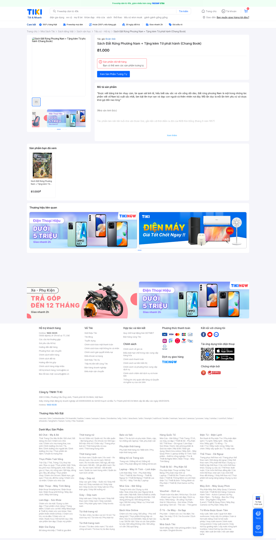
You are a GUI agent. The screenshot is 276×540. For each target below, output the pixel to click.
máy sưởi (204, 514)
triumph (148, 418)
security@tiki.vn (61, 374)
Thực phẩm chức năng (54, 506)
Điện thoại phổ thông (53, 492)
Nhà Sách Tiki (167, 524)
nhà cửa (100, 17)
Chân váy (98, 443)
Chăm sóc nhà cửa (56, 480)
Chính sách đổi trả (47, 358)
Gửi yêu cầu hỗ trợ (47, 343)
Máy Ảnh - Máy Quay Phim (215, 486)
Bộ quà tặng (132, 526)
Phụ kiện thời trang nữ (129, 450)
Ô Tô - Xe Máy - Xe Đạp (173, 510)
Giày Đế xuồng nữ (97, 489)
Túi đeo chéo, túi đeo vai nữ (92, 515)
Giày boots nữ (89, 487)
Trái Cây (43, 462)
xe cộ (69, 17)
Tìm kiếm (183, 11)
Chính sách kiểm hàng (49, 355)
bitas (230, 418)
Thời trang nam (87, 454)
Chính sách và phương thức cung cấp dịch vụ (140, 368)
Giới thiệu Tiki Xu (92, 360)
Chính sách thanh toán (133, 359)
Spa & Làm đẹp (179, 497)
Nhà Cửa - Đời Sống (130, 486)
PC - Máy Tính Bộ (132, 480)
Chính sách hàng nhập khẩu (51, 366)
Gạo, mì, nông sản (54, 470)
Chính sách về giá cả (132, 349)
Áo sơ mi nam (97, 460)
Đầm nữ (89, 438)
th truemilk (71, 418)
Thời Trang (184, 438)
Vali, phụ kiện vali (148, 441)
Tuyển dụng (90, 340)
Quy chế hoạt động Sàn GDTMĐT (138, 333)
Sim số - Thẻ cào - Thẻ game (183, 505)
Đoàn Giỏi (110, 39)
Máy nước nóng (217, 446)
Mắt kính (145, 450)
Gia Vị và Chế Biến (133, 519)
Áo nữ (81, 438)
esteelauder (59, 418)
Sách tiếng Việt (166, 528)
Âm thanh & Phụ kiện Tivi (211, 438)
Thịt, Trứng (53, 462)
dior (50, 418)
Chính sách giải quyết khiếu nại (98, 352)
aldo (141, 418)
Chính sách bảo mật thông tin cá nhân (101, 348)
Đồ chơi (67, 438)
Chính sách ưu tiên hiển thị (135, 363)
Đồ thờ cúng (130, 502)
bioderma (111, 418)
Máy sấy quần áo (214, 448)
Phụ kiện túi (108, 517)
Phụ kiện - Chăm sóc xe (171, 514)
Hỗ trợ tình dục (62, 519)
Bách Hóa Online (128, 510)
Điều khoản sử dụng (93, 356)
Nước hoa (49, 519)
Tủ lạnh (208, 441)
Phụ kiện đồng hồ (133, 464)
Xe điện (186, 514)
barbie (81, 418)
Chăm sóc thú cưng (128, 514)
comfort (222, 418)
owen (88, 418)
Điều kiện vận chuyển (94, 371)
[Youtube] (209, 334)
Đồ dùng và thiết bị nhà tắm (138, 497)
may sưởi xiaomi (214, 521)
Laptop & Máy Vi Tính (181, 453)
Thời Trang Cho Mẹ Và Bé (50, 438)
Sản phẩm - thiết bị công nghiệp (178, 454)
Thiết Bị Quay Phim (216, 502)
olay (207, 418)
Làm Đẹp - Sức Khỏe (50, 500)
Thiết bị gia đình (63, 530)
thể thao (118, 17)
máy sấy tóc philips (220, 516)
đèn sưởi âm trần (213, 531)
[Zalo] (216, 334)
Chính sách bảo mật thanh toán (98, 344)
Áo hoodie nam (92, 462)
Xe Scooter (184, 516)
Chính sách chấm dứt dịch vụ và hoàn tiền (140, 374)
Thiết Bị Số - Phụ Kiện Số (173, 466)
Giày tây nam (99, 498)
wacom (182, 418)
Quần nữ (98, 438)
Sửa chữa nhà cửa (133, 492)
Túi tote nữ (96, 517)
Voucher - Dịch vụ (170, 491)
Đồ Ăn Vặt (129, 521)
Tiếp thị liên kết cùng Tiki (96, 364)
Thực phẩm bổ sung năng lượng (218, 476)
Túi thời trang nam (89, 523)
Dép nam (93, 501)
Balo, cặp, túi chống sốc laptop (137, 439)
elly (119, 418)
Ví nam (82, 526)
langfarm (53, 421)
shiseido (43, 421)
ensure (95, 418)
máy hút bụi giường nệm (217, 525)
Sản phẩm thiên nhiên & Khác (55, 512)
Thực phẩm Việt (63, 465)
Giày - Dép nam (88, 495)
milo (125, 418)
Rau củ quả (49, 465)
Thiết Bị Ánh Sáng (218, 492)
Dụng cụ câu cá (213, 468)
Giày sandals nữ (95, 484)
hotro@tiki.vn (63, 370)
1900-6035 (52, 333)
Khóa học (184, 494)
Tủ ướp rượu (229, 448)
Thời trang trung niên (94, 448)
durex (103, 418)
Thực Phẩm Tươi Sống (51, 459)
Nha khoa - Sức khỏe (176, 502)
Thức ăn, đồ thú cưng (53, 478)
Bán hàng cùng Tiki (132, 337)
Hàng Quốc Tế (168, 434)
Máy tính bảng (51, 494)
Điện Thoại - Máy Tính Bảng (54, 486)
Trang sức (124, 461)
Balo (121, 438)
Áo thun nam (85, 457)
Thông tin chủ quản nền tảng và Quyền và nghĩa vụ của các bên (141, 380)
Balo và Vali (126, 434)
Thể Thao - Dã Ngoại (211, 454)
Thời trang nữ (86, 434)
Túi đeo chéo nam (95, 526)
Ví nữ (108, 515)
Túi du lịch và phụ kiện (135, 438)
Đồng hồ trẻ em (149, 464)
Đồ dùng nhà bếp (47, 530)
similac (213, 418)
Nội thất (132, 494)
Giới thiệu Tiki (90, 333)
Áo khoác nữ (101, 441)
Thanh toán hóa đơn (169, 494)
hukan (61, 421)
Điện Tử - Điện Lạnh (211, 434)
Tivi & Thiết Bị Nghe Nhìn (176, 457)
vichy (68, 421)
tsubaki (80, 421)
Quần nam (97, 457)
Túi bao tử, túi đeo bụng (104, 529)
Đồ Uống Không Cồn (136, 524)
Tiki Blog (88, 337)
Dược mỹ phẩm (64, 521)
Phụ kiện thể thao (218, 462)
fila (73, 421)
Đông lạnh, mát (58, 468)
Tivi (207, 446)
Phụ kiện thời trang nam (136, 451)
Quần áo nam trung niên (96, 470)
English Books (175, 530)
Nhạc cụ (141, 502)
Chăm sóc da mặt (47, 503)
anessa (190, 418)
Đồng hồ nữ (135, 461)
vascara (42, 418)
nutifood (157, 418)
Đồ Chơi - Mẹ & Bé (49, 434)
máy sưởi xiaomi (220, 524)
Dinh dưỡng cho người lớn (55, 448)
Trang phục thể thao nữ (210, 457)
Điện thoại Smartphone (49, 489)
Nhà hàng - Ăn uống (175, 499)
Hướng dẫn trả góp (47, 362)
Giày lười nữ (103, 487)
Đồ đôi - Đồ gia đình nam (100, 465)
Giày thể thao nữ (223, 475)
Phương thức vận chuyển (50, 351)
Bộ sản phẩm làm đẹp (56, 520)
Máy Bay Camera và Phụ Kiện (217, 503)
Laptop (145, 480)
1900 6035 (52, 405)
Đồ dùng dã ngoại (218, 460)
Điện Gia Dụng (47, 526)
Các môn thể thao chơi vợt (218, 471)
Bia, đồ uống (49, 473)
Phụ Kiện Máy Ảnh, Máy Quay (213, 489)
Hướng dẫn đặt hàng (48, 347)
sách (109, 17)
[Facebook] (203, 334)
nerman (173, 418)
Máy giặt (209, 443)
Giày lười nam (85, 498)
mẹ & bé (78, 17)
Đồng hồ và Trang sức (131, 457)
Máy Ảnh (224, 505)
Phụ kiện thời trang (129, 446)
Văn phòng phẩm (183, 528)
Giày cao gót (85, 482)
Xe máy (168, 516)
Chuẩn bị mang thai (53, 453)
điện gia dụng (57, 17)
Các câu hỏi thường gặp (50, 339)
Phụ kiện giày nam (93, 503)
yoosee (199, 418)
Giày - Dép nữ (87, 478)
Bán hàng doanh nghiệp (95, 367)
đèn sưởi (214, 514)
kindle (166, 418)
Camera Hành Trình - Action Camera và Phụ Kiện (217, 494)
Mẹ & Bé (177, 448)
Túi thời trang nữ (88, 511)
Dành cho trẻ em (52, 475)
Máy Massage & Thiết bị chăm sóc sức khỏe (57, 509)
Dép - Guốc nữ (99, 482)
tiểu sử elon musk (133, 17)
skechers (133, 418)
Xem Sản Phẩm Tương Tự (113, 74)
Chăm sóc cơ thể (53, 508)
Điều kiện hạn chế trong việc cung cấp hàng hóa (140, 354)
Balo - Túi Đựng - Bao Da (217, 497)
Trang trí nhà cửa (127, 489)
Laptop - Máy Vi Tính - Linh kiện (137, 469)
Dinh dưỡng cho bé (53, 446)
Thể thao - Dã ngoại (173, 443)
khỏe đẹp (89, 17)
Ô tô (175, 516)
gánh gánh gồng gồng (156, 17)
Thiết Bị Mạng (135, 478)
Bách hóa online (173, 451)
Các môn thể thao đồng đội (218, 470)
